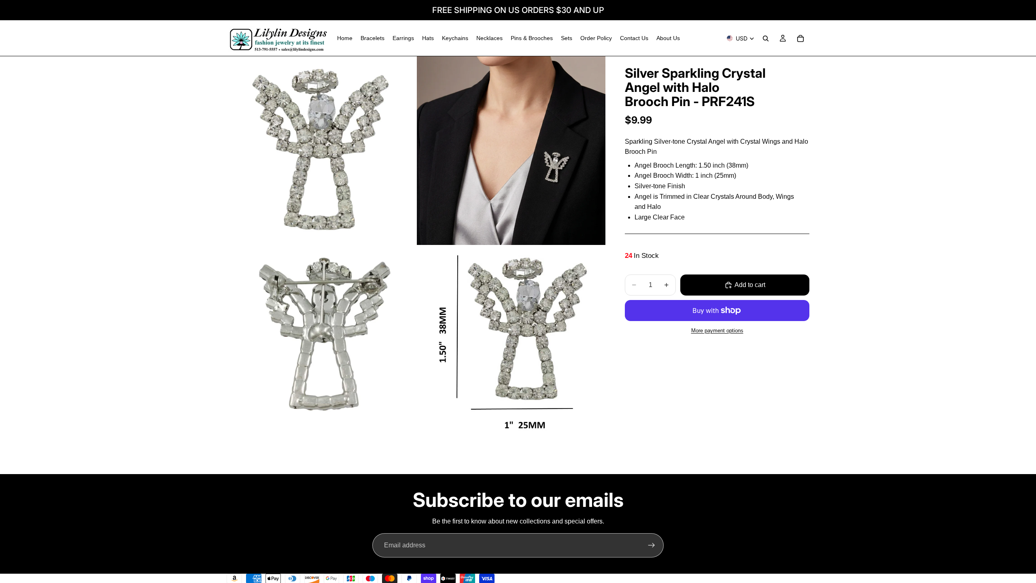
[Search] (766, 38)
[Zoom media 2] (511, 150)
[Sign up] (651, 545)
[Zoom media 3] (321, 341)
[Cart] (800, 38)
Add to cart (750, 284)
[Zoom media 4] (511, 341)
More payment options (717, 331)
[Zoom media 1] (321, 150)
